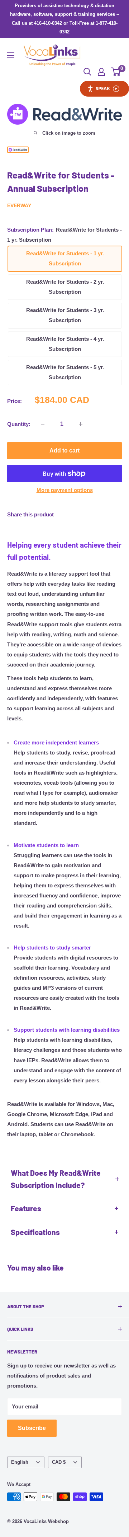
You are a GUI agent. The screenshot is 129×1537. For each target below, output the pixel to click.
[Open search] (87, 72)
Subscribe (32, 1428)
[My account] (101, 72)
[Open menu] (10, 55)
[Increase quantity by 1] (80, 424)
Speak (103, 88)
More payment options (65, 490)
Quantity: (18, 424)
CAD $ (59, 1462)
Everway (19, 205)
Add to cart (64, 450)
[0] (115, 72)
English (19, 1462)
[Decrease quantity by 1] (42, 424)
